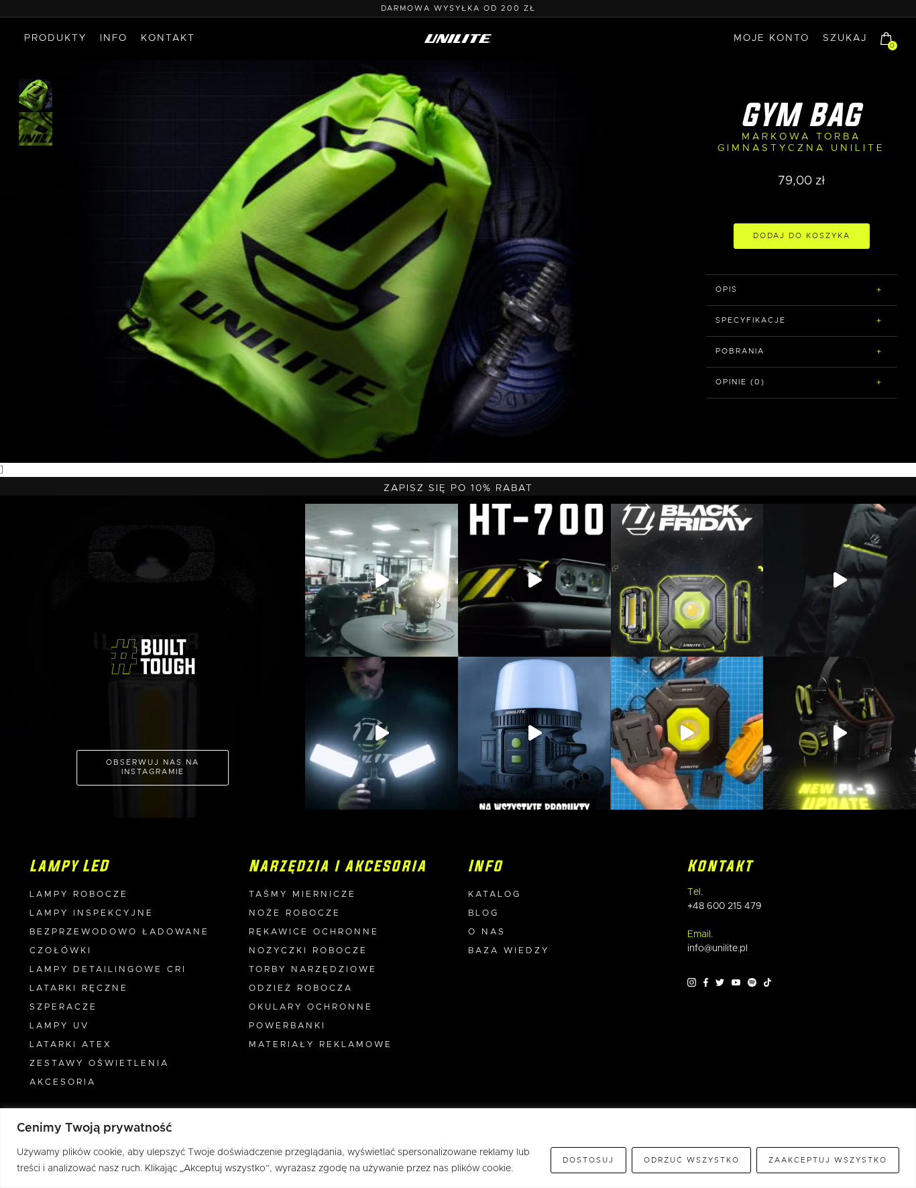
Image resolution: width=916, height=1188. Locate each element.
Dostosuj (588, 1160)
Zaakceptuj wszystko (827, 1160)
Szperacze (63, 1007)
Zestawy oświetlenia (99, 1063)
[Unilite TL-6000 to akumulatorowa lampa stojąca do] (381, 733)
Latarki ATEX (71, 1044)
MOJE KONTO (771, 38)
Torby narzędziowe (313, 969)
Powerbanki (287, 1026)
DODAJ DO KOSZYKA (801, 235)
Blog (483, 913)
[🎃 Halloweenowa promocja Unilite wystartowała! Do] (534, 733)
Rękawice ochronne (314, 932)
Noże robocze (295, 913)
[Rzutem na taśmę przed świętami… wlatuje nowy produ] (534, 580)
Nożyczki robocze (308, 951)
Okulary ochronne (311, 1007)
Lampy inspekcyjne (92, 913)
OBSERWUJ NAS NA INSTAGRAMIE (152, 767)
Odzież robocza (301, 988)
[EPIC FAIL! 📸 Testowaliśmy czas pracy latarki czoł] (381, 580)
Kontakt (168, 38)
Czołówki (61, 951)
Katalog (494, 894)
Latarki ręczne (79, 988)
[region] (458, 1148)
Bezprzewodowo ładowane (119, 932)
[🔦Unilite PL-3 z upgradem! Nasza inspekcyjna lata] (839, 733)
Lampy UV (59, 1026)
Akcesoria (63, 1082)
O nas (487, 932)
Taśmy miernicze (302, 894)
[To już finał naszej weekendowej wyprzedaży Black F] (687, 580)
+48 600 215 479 (724, 906)
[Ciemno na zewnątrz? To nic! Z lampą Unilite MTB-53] (687, 733)
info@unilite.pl (717, 948)
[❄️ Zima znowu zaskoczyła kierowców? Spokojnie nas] (839, 580)
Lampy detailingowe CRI (108, 969)
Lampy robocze (79, 894)
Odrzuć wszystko (692, 1160)
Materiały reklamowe (320, 1044)
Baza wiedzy (508, 951)
